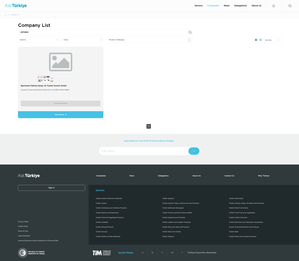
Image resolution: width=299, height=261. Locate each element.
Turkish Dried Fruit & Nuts (238, 208)
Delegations (240, 6)
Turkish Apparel (168, 198)
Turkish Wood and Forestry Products (242, 236)
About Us (256, 6)
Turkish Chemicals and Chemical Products (111, 208)
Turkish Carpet (101, 203)
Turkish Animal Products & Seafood (109, 198)
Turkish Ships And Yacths (171, 231)
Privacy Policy (23, 221)
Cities (66, 40)
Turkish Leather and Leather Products (176, 222)
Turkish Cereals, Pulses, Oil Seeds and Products (246, 203)
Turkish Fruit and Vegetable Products (110, 217)
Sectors (199, 6)
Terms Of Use (23, 231)
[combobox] (272, 40)
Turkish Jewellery (102, 222)
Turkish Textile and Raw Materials (108, 236)
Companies (213, 6)
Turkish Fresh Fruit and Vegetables (242, 212)
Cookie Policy (23, 226)
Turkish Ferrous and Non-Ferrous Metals (177, 212)
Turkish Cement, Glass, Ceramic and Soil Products (180, 203)
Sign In (51, 188)
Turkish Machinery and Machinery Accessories (246, 222)
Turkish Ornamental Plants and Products (244, 227)
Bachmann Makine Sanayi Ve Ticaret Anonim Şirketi (43, 86)
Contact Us (229, 176)
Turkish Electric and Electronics (107, 212)
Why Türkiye (263, 176)
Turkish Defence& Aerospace (173, 208)
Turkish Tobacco (168, 236)
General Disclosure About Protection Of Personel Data (38, 240)
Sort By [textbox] (268, 40)
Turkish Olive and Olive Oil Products (175, 227)
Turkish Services (101, 231)
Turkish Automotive (60, 103)
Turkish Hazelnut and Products (173, 217)
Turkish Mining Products (104, 227)
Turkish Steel (233, 231)
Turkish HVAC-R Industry (238, 217)
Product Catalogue (116, 40)
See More (59, 115)
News (227, 6)
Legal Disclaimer (24, 236)
